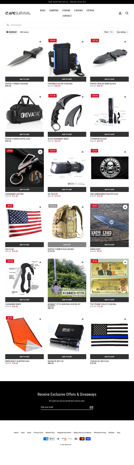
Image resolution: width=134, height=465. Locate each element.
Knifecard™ (95, 249)
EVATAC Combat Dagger (16, 84)
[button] (122, 32)
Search (16, 433)
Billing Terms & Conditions (82, 433)
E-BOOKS (78, 10)
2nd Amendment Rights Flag (104, 194)
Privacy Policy (38, 433)
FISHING (66, 10)
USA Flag (9, 249)
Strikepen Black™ (98, 139)
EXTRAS (90, 10)
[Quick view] (40, 41)
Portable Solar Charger (60, 84)
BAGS (42, 10)
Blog (118, 433)
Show (106, 32)
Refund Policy (50, 433)
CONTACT (67, 15)
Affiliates (111, 433)
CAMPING (53, 10)
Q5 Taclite (53, 194)
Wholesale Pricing (100, 433)
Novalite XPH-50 (55, 361)
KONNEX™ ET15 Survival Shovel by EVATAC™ (64, 305)
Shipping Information (64, 433)
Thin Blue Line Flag (99, 361)
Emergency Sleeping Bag (17, 361)
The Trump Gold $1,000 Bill (103, 304)
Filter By (13, 32)
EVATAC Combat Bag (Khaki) (61, 249)
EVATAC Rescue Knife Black (103, 84)
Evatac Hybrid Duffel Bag (17, 139)
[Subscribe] (91, 407)
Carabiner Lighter (14, 194)
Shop (22, 433)
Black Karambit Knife (58, 139)
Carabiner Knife (13, 304)
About (29, 433)
